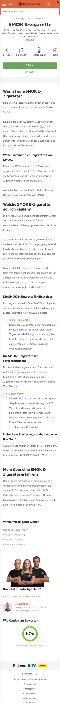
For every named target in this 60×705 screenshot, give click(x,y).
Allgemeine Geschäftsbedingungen (30, 679)
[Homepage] (30, 4)
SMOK (30, 18)
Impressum (30, 689)
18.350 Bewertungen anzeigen (30, 645)
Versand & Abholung (14, 535)
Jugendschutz (30, 698)
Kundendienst (33, 597)
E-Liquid (51, 136)
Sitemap (30, 702)
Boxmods (21, 55)
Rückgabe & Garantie (14, 545)
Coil (38, 131)
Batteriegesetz (30, 693)
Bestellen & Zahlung (13, 540)
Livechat (21, 604)
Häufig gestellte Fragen (15, 530)
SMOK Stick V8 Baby (20, 320)
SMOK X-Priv (16, 394)
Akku (42, 127)
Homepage (20, 18)
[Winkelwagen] (55, 4)
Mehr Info (30, 39)
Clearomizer (39, 55)
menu (9, 4)
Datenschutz (30, 684)
